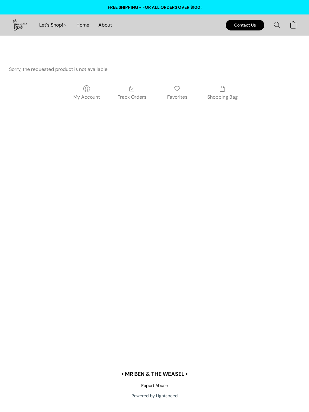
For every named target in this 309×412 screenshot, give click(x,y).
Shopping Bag (222, 97)
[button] (19, 25)
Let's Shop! (51, 25)
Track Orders (132, 97)
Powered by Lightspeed (155, 395)
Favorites (177, 97)
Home (82, 25)
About (105, 25)
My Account (86, 97)
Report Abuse (154, 385)
